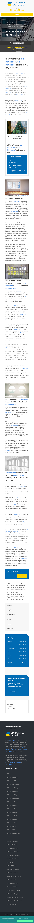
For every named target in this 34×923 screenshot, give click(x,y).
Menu (17, 14)
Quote (9, 624)
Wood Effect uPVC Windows (14, 876)
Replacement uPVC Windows (14, 890)
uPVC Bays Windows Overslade (15, 599)
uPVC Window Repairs (12, 819)
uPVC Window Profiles (12, 816)
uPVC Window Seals (12, 823)
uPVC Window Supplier (12, 894)
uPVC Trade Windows (12, 873)
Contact (19, 50)
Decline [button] (9, 920)
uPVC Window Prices (12, 812)
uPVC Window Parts (12, 809)
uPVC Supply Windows (12, 830)
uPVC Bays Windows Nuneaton (15, 587)
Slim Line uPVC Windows (13, 869)
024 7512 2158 (17, 10)
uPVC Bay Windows (12, 845)
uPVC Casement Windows (13, 852)
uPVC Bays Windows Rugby (14, 592)
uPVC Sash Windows (12, 866)
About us (9, 605)
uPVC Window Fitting (12, 788)
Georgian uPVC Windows (13, 859)
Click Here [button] (26, 918)
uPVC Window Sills (11, 826)
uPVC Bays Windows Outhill (14, 594)
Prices (9, 619)
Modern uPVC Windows (13, 887)
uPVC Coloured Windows (13, 855)
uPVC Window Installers (13, 798)
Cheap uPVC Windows (12, 841)
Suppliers (9, 610)
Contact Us (22, 575)
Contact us (10, 628)
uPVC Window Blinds (12, 781)
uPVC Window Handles (12, 802)
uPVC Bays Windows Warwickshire (16, 585)
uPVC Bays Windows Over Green (15, 596)
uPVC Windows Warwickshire (15, 584)
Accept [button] (25, 920)
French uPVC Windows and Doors (15, 897)
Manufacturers (11, 614)
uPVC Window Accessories (13, 774)
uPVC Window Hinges (12, 795)
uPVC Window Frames (12, 791)
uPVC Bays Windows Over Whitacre (16, 598)
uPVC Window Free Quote (13, 833)
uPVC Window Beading (12, 777)
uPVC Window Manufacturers (14, 901)
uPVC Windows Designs (13, 784)
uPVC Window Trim (12, 880)
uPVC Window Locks (12, 805)
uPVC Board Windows (12, 848)
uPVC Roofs (10, 862)
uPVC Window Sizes (12, 904)
